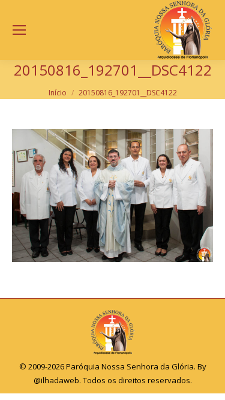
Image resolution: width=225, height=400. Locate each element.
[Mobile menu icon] (19, 30)
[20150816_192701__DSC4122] (112, 195)
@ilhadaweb (56, 380)
